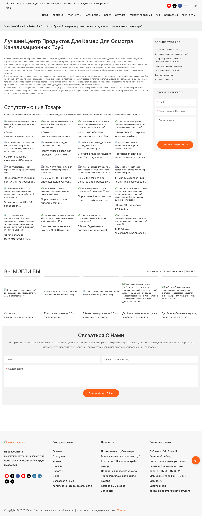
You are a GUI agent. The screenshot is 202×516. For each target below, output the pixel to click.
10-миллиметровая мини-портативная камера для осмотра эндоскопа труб (130, 180)
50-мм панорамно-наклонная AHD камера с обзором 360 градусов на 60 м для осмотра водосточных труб (19, 158)
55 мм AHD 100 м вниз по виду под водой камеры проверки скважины (56, 180)
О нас (56, 475)
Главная (58, 451)
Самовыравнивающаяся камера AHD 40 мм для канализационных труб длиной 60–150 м (55, 228)
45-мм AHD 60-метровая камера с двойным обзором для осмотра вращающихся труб (130, 134)
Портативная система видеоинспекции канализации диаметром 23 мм (56, 201)
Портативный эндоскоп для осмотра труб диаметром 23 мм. (94, 198)
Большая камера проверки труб (120, 456)
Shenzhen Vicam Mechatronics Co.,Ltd (26, 26)
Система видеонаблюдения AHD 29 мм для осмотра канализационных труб (94, 155)
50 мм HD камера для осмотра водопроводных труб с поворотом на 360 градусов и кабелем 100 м (94, 180)
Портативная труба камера (117, 451)
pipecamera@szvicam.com (174, 490)
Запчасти (107, 490)
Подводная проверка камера (119, 471)
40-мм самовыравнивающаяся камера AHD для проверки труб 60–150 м (20, 134)
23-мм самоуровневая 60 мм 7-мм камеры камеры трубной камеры (101, 315)
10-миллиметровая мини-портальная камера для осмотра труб (20, 180)
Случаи (57, 466)
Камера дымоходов (173, 271)
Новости (58, 471)
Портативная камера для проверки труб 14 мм (56, 152)
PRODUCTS (191, 271)
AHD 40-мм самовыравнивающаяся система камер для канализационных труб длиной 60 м (129, 231)
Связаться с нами (63, 480)
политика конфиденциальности (72, 485)
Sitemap (121, 510)
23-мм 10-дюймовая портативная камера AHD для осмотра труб (93, 228)
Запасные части (153, 271)
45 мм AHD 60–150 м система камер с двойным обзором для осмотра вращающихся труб (94, 134)
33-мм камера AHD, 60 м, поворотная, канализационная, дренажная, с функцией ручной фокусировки (19, 204)
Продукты (59, 456)
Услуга (57, 461)
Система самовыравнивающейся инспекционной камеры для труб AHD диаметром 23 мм (21, 315)
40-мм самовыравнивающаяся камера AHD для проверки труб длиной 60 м (57, 134)
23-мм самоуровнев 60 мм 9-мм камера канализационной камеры (60, 315)
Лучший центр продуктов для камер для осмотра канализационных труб (97, 26)
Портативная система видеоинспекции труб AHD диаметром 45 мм (131, 155)
